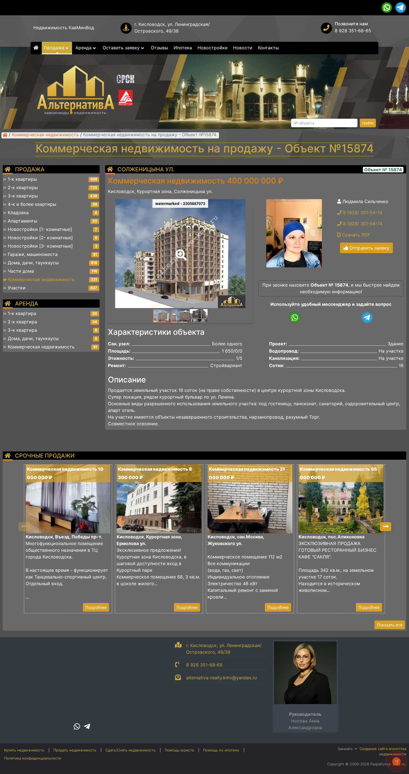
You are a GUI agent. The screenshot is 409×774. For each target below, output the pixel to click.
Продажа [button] (55, 47)
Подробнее (96, 607)
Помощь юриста (179, 750)
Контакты (268, 47)
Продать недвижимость (74, 750)
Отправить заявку (368, 248)
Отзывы (159, 47)
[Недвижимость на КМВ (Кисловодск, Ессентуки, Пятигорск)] (5, 135)
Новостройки (213, 47)
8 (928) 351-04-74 (362, 212)
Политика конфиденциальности (32, 758)
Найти (367, 123)
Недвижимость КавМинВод (63, 27)
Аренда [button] (84, 47)
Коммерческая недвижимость (45, 135)
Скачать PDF (355, 235)
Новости (242, 47)
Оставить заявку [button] (122, 47)
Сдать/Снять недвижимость (130, 750)
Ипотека (183, 47)
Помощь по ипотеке (221, 750)
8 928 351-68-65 (353, 30)
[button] (180, 250)
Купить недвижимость (24, 750)
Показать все (389, 624)
